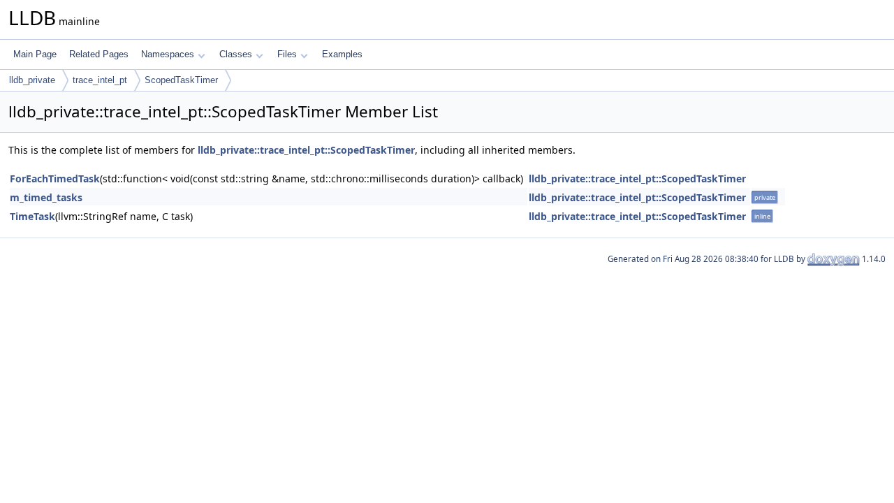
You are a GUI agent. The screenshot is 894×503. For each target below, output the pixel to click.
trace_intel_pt (100, 80)
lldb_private (32, 80)
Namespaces (167, 54)
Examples (342, 54)
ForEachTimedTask (55, 178)
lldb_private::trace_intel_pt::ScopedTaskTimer (306, 149)
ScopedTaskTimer (181, 80)
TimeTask (32, 216)
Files (287, 54)
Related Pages (99, 54)
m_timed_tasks (46, 197)
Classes (235, 54)
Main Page (35, 54)
